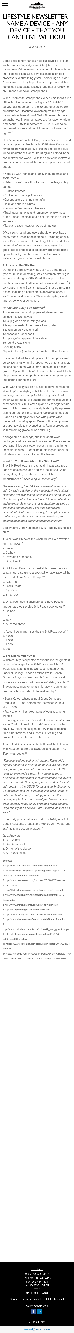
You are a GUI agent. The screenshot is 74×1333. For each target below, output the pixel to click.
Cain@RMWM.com (37, 1305)
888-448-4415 (43, 1278)
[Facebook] (33, 1311)
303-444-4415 (41, 1274)
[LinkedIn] (39, 1311)
